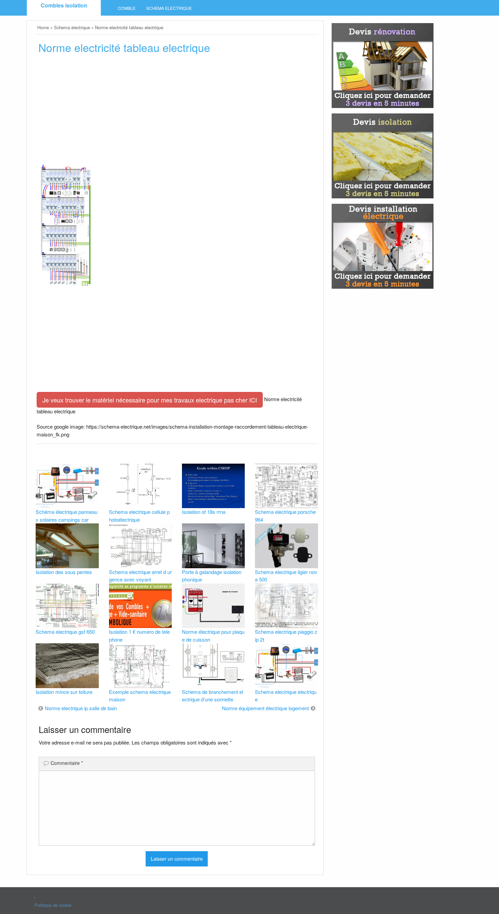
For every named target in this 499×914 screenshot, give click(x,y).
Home (43, 27)
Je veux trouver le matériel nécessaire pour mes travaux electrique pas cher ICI (149, 399)
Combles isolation (64, 5)
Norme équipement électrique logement (265, 708)
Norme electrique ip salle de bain (81, 708)
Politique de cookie (53, 905)
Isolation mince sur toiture (64, 691)
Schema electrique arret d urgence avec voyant (140, 575)
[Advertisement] (177, 111)
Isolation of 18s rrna (203, 511)
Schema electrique (169, 8)
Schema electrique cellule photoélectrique (139, 515)
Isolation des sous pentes (64, 571)
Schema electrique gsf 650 (65, 631)
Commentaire (67, 762)
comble (126, 8)
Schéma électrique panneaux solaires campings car (66, 515)
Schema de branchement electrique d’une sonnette (212, 695)
